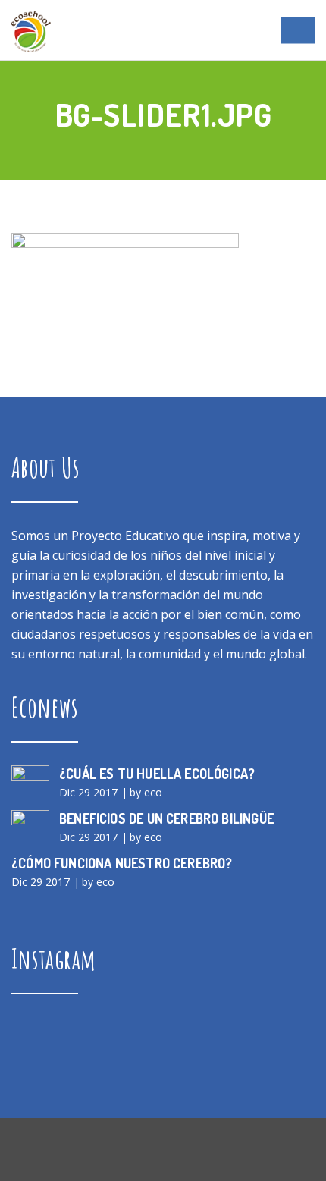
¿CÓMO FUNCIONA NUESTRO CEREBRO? (122, 863)
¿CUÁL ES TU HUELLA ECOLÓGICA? (157, 773)
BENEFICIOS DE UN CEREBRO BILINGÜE (166, 818)
